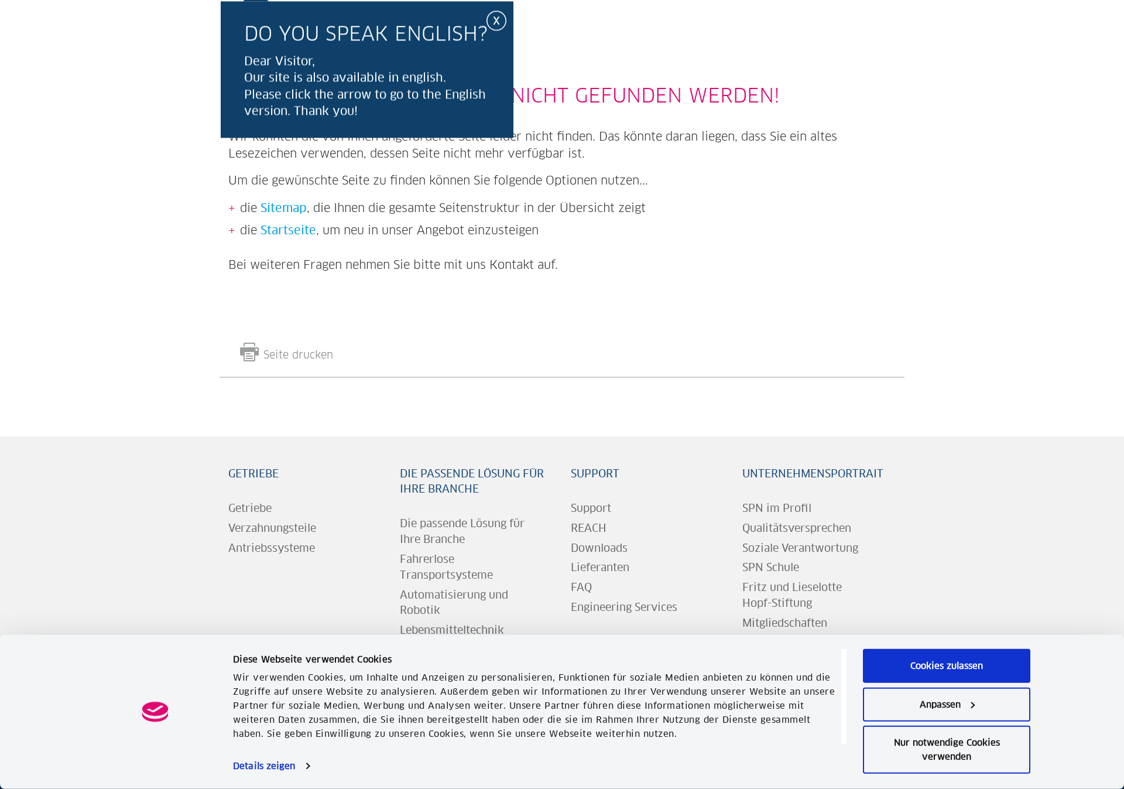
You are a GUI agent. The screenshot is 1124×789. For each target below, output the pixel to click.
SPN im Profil (776, 508)
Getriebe (253, 473)
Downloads (599, 548)
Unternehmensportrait (812, 473)
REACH (588, 528)
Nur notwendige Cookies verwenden (947, 749)
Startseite (288, 230)
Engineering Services (624, 607)
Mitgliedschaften (784, 623)
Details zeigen (264, 766)
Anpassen (940, 704)
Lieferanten (600, 567)
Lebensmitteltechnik (452, 630)
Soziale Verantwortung (800, 548)
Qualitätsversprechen (796, 528)
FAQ (581, 587)
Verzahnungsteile (272, 528)
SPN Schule (770, 567)
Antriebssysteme (271, 548)
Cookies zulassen (946, 666)
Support (595, 473)
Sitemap (284, 207)
